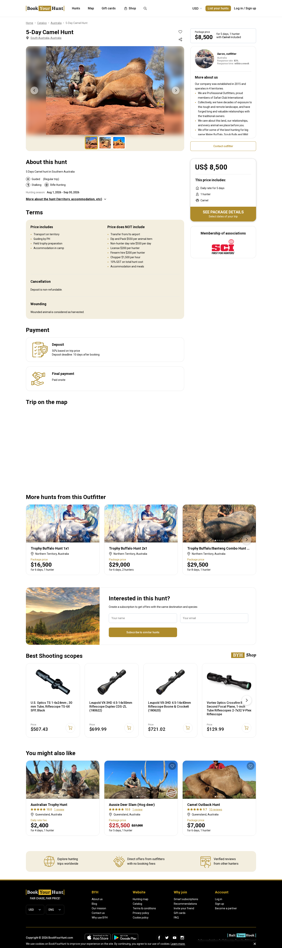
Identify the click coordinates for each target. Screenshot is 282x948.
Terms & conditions (144, 908)
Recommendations (185, 903)
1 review (59, 809)
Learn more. (178, 943)
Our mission (99, 908)
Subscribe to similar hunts (142, 632)
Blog (94, 903)
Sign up (251, 8)
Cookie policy (140, 917)
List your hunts (218, 8)
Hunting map (140, 899)
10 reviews (215, 809)
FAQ (176, 917)
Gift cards (180, 912)
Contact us (98, 912)
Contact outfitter (223, 146)
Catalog (137, 903)
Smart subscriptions (186, 899)
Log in (238, 8)
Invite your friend (184, 908)
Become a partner (226, 908)
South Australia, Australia (46, 37)
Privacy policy (141, 912)
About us (97, 899)
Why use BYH (100, 917)
